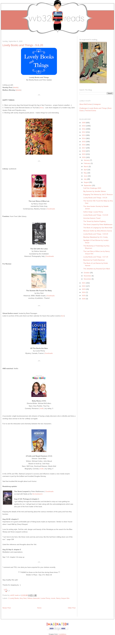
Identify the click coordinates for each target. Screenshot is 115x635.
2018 (84, 151)
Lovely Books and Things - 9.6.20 (95, 198)
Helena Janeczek (33, 598)
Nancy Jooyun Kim (62, 598)
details (15, 87)
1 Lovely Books (13, 598)
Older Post (71, 608)
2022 (84, 286)
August (86, 182)
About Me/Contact (85, 104)
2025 (84, 295)
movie (53, 598)
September (88, 185)
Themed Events (90, 110)
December (88, 279)
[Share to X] (33, 595)
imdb (41, 408)
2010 (84, 126)
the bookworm (37, 494)
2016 (84, 145)
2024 (84, 292)
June (86, 176)
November (88, 276)
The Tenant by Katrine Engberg (94, 221)
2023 (84, 289)
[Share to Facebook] (35, 595)
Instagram (97, 104)
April (85, 170)
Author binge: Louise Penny (93, 212)
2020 (84, 157)
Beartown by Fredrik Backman (94, 260)
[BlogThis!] (31, 595)
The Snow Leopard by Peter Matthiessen (97, 224)
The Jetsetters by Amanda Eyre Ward (96, 269)
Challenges (83, 108)
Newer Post (6, 608)
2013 (84, 135)
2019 (84, 154)
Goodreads (51, 209)
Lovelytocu (62, 634)
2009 (84, 123)
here (41, 108)
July (85, 179)
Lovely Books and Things (98, 108)
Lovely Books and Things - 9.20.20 (95, 234)
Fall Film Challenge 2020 (92, 188)
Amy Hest (23, 598)
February (87, 163)
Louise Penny (45, 598)
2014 (84, 138)
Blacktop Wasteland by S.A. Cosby (95, 237)
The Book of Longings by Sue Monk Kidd (97, 228)
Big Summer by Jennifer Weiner (94, 191)
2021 (84, 283)
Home (39, 608)
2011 (84, 129)
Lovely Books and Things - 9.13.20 (95, 215)
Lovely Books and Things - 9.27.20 (95, 257)
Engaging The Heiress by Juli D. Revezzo (98, 194)
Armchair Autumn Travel (91, 218)
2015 (84, 141)
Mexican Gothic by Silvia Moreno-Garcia (97, 231)
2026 (84, 299)
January (87, 160)
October (87, 273)
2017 (84, 148)
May (85, 173)
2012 (84, 132)
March (86, 166)
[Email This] (29, 595)
